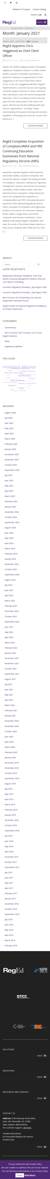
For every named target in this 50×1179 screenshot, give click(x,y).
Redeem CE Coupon (21, 9)
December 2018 (12, 820)
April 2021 (9, 700)
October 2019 (11, 773)
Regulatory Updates (13, 346)
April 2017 (9, 888)
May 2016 (9, 930)
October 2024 (11, 517)
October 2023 (11, 569)
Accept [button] (19, 1175)
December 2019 (12, 762)
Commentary (10, 327)
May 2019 (9, 794)
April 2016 (9, 935)
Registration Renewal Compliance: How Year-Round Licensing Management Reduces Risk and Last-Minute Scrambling (24, 278)
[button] (45, 15)
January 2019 (10, 815)
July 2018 (8, 836)
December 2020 (12, 721)
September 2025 (12, 470)
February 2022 (11, 648)
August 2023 (10, 580)
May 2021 (9, 694)
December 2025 (12, 454)
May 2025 (9, 485)
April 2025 (9, 491)
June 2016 (9, 924)
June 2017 (9, 877)
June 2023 (9, 590)
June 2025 (9, 480)
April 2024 (9, 543)
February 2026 (11, 444)
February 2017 (11, 893)
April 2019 (9, 799)
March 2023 (10, 600)
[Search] (38, 264)
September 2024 (12, 522)
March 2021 (10, 705)
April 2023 (9, 595)
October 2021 (11, 668)
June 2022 (9, 627)
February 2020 (11, 752)
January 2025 (10, 506)
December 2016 (12, 904)
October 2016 (11, 909)
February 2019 (11, 809)
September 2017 (12, 867)
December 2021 (12, 658)
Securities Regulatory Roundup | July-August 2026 (25, 287)
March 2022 (10, 642)
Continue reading (37, 126)
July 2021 (8, 684)
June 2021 (9, 689)
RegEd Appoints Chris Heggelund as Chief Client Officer (21, 51)
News (7, 341)
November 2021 (12, 663)
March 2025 (10, 496)
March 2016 (10, 940)
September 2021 (12, 674)
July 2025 (8, 475)
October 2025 (11, 465)
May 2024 (9, 538)
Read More (30, 1175)
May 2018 (9, 846)
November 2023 (12, 564)
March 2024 (10, 548)
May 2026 (9, 428)
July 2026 (8, 418)
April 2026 (9, 433)
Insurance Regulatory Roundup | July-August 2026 (25, 292)
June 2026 (9, 423)
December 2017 (12, 857)
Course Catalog (39, 9)
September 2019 (12, 778)
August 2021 (10, 679)
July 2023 (8, 585)
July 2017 (8, 872)
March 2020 (10, 747)
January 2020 (10, 757)
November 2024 (12, 512)
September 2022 (12, 621)
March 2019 (10, 804)
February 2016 (11, 945)
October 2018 (11, 825)
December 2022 (12, 611)
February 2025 (11, 501)
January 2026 (10, 449)
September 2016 (12, 914)
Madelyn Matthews (32, 60)
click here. (27, 1127)
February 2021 (11, 710)
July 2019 (8, 789)
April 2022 (9, 637)
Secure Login (36, 14)
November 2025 (12, 459)
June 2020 (9, 736)
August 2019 (10, 783)
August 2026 (10, 412)
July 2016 (8, 919)
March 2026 (10, 438)
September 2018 (12, 830)
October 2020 (11, 731)
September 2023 (12, 574)
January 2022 (10, 653)
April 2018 (9, 851)
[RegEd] (13, 973)
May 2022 (9, 632)
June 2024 (9, 533)
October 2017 (11, 862)
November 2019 (12, 768)
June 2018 (9, 841)
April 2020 (9, 742)
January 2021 (10, 715)
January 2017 (10, 898)
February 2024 (11, 553)
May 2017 (9, 883)
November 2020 (12, 726)
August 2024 (10, 527)
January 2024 (10, 559)
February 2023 (11, 606)
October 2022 (11, 616)
